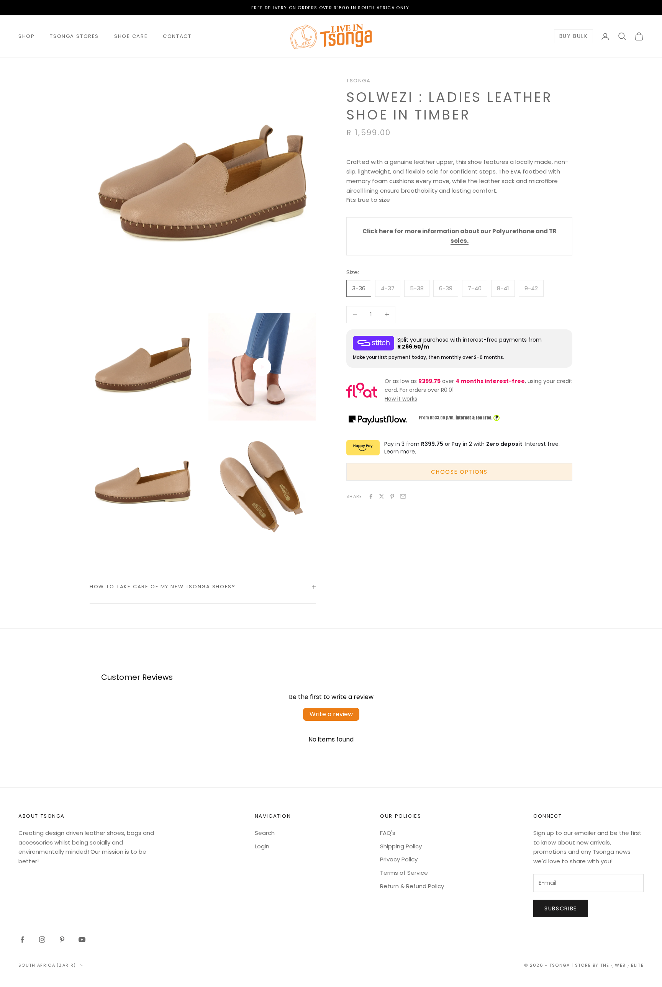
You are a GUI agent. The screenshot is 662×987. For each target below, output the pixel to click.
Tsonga (358, 80)
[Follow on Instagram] (42, 939)
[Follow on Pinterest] (62, 939)
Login (262, 846)
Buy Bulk (573, 36)
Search (265, 833)
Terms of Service (404, 873)
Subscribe (560, 908)
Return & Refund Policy (412, 886)
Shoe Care (130, 36)
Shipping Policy (401, 846)
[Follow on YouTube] (82, 939)
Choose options (459, 472)
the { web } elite (622, 965)
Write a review (331, 714)
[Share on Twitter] (382, 496)
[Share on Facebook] (371, 496)
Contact (177, 36)
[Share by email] (403, 496)
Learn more (399, 451)
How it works (401, 399)
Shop (26, 36)
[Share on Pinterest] (392, 496)
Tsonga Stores (74, 36)
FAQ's (387, 833)
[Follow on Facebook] (22, 939)
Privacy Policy (399, 859)
